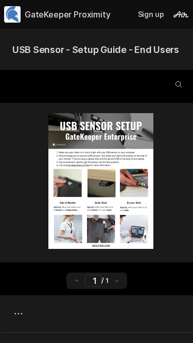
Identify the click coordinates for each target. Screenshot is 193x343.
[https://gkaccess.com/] (101, 245)
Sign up (151, 14)
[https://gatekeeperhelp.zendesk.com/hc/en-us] (77, 165)
